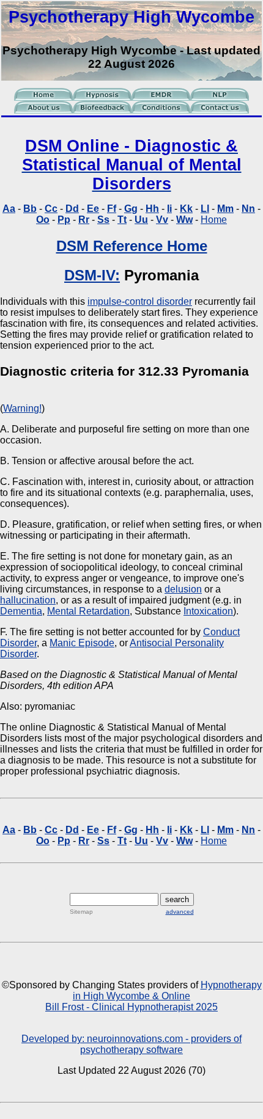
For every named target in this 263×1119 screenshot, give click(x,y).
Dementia (21, 611)
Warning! (22, 408)
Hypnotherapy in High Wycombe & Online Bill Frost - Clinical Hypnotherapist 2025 (153, 996)
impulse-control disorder (139, 301)
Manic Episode (82, 643)
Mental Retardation (88, 611)
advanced (180, 911)
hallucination (28, 600)
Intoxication (208, 611)
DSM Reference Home (131, 246)
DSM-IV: (92, 275)
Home (214, 219)
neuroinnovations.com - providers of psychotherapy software (161, 1044)
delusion (183, 589)
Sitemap (81, 911)
